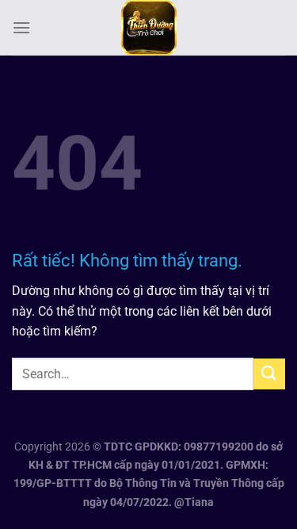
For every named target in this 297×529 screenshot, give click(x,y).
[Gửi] (269, 373)
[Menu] (21, 27)
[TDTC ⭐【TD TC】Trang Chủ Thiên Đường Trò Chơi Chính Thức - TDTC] (149, 28)
